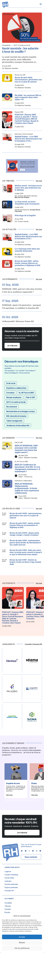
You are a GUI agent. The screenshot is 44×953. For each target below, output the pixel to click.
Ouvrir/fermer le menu (40, 4)
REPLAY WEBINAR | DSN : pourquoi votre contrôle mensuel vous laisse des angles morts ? (26, 449)
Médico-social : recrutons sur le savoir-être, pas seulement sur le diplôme (28, 188)
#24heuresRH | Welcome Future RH (18, 321)
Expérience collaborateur (16, 388)
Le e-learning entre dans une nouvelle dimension (27, 250)
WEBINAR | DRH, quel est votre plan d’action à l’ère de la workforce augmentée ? (22, 290)
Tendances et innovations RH (17, 425)
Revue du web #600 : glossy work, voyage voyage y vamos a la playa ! (24, 534)
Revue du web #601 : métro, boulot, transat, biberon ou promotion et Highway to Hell (27, 263)
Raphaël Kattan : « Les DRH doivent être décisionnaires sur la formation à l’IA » (28, 139)
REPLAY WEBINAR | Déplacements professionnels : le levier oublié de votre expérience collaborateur (27, 488)
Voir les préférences (22, 948)
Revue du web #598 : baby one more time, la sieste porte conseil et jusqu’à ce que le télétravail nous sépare (26, 552)
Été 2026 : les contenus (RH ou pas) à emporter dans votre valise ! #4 (28, 97)
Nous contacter (31, 857)
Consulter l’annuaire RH (33, 644)
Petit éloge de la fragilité (25, 215)
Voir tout (39, 181)
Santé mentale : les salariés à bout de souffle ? (20, 50)
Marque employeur (13, 397)
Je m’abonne (12, 346)
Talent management (14, 421)
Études (34, 783)
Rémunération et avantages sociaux (20, 411)
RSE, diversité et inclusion (16, 416)
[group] (13, 607)
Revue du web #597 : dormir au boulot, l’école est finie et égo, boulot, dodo (25, 562)
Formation (10, 393)
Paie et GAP (30, 397)
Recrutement (11, 407)
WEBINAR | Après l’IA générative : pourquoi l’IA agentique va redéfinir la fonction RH (21, 306)
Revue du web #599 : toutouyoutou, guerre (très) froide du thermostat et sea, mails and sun (25, 542)
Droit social (10, 383)
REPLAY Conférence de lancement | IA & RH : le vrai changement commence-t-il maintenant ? (27, 468)
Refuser (22, 942)
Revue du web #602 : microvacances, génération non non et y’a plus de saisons (28, 80)
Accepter (22, 937)
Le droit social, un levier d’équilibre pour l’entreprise (27, 203)
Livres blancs (13, 782)
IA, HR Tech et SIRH (26, 393)
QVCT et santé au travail (15, 402)
